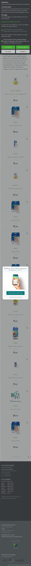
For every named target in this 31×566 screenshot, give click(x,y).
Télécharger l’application (15, 293)
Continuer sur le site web (15, 297)
